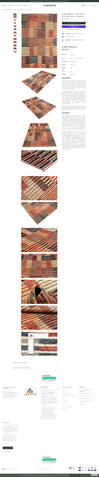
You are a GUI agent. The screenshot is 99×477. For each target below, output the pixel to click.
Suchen (64, 397)
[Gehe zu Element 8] (15, 39)
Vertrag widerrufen (67, 393)
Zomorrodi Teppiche (7, 9)
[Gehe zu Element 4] (15, 26)
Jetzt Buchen (75, 475)
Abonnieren (7, 447)
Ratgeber (18, 5)
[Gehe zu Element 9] (15, 42)
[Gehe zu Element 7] (15, 36)
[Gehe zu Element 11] (15, 48)
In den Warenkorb (74, 23)
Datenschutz (65, 401)
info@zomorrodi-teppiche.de (9, 392)
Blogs (64, 410)
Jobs (64, 399)
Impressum (65, 408)
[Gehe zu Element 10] (15, 45)
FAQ (64, 391)
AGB (64, 404)
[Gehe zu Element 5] (15, 29)
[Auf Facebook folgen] (3, 452)
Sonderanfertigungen (10, 395)
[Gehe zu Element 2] (15, 20)
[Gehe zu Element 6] (15, 33)
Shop (4, 5)
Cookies (64, 403)
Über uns (25, 5)
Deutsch (17, 469)
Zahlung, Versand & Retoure (69, 395)
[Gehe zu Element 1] (15, 15)
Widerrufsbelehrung (67, 406)
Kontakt (64, 389)
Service (10, 5)
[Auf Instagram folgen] (6, 452)
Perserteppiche (51, 401)
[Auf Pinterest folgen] (9, 452)
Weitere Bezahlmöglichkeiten (73, 29)
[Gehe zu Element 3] (15, 23)
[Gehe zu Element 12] (15, 51)
